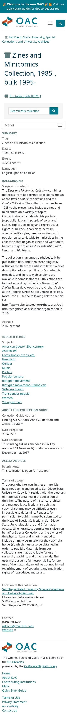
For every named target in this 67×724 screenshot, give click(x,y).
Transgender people (15, 394)
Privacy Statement (14, 702)
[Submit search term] (53, 110)
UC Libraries (15, 662)
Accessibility (10, 706)
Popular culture (12, 376)
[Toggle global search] (60, 23)
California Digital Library (40, 666)
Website (7, 630)
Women (7, 398)
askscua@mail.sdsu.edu (18, 626)
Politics (7, 372)
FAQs (5, 686)
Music (6, 368)
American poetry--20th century (23, 346)
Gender (7, 364)
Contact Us (9, 710)
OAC (20, 21)
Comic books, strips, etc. (18, 355)
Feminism (8, 359)
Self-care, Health (13, 389)
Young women (12, 402)
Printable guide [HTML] (25, 96)
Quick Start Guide (14, 690)
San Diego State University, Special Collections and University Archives (33, 591)
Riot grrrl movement (16, 381)
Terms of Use (11, 698)
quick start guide (18, 9)
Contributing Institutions (19, 682)
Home (6, 673)
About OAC (9, 678)
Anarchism (9, 351)
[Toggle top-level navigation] (50, 23)
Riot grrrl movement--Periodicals (24, 385)
